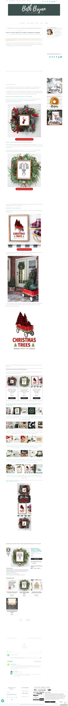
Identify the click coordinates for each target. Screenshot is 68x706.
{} (22, 657)
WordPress (41, 704)
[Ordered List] (16, 657)
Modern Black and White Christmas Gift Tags (33, 432)
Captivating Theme (29, 704)
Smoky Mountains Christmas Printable (24, 462)
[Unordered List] (17, 657)
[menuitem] (40, 546)
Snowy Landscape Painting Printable (12, 459)
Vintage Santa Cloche (10, 416)
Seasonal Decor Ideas (37, 34)
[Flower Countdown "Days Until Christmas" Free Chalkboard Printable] (12, 603)
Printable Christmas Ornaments (20, 446)
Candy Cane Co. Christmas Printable (32, 430)
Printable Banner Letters (14, 460)
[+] (24, 657)
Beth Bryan (34, 10)
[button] (34, 563)
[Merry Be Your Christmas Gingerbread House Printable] (36, 585)
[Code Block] (20, 657)
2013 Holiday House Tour (16, 253)
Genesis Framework (36, 704)
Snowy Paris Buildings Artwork (30, 459)
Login (40, 651)
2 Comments (24, 30)
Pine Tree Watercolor (25, 416)
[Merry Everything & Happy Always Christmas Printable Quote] (24, 585)
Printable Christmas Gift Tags (33, 460)
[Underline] (13, 657)
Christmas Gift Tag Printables (12, 475)
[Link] (21, 657)
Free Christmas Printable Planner (26, 447)
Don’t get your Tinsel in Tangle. (29, 150)
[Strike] (15, 657)
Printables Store (33, 552)
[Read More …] (56, 36)
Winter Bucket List (28, 475)
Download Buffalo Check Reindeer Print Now (24, 139)
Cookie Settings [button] (55, 703)
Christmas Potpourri (12, 432)
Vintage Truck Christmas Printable (33, 476)
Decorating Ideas (13, 34)
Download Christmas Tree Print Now (24, 249)
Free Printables (19, 34)
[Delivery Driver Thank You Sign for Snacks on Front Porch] (12, 585)
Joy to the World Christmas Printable (24, 433)
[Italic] (12, 657)
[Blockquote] (19, 657)
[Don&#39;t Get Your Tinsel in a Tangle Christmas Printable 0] (8, 550)
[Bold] (11, 657)
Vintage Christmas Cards (11, 430)
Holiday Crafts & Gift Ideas (28, 34)
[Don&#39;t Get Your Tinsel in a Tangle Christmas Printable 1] (8, 554)
